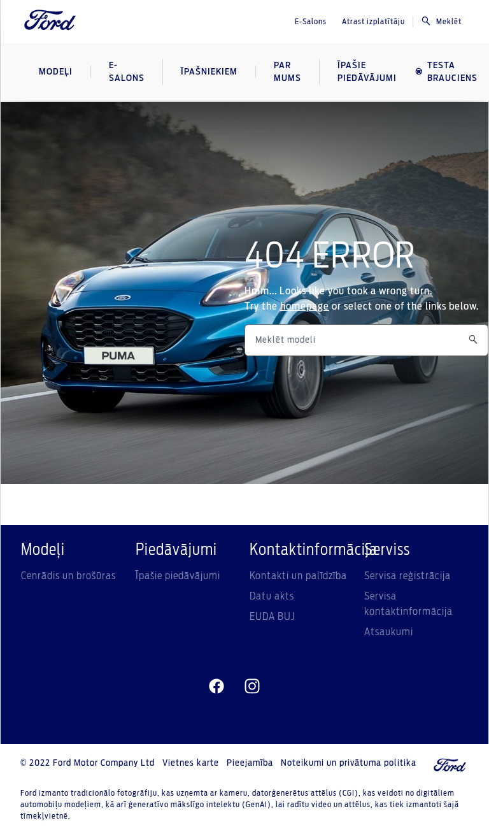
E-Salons (311, 21)
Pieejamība (250, 763)
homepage (304, 306)
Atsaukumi (388, 632)
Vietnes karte (190, 763)
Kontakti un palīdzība (298, 576)
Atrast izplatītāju (373, 21)
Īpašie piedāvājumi (178, 576)
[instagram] (252, 686)
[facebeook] (216, 686)
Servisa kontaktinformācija (408, 604)
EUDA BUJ (272, 617)
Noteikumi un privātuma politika (348, 763)
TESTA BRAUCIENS (452, 72)
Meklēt (449, 21)
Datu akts (272, 596)
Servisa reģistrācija (407, 576)
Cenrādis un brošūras (68, 576)
